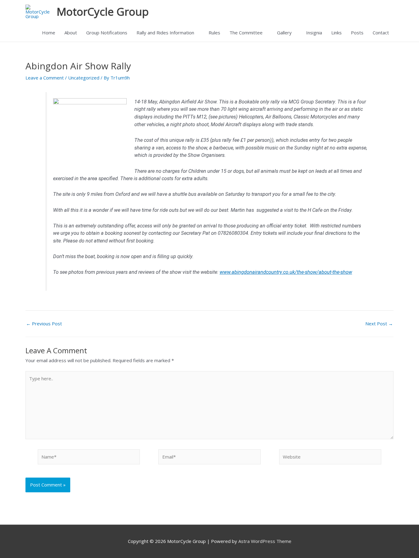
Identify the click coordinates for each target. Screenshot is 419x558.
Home (48, 32)
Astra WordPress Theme (264, 541)
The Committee (246, 32)
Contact (381, 32)
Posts (357, 32)
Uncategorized (83, 78)
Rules (214, 32)
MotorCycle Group (103, 11)
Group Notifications (106, 32)
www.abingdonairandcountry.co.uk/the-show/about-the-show (286, 272)
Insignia (314, 32)
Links (336, 32)
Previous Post (44, 323)
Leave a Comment (44, 78)
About (70, 32)
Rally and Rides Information (165, 32)
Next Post (379, 323)
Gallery (284, 32)
